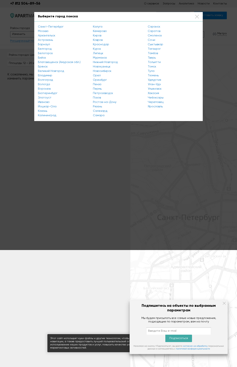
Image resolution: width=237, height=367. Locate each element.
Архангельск (46, 35)
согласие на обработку (195, 346)
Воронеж (44, 88)
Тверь (152, 57)
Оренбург (100, 80)
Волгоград (45, 80)
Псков (97, 97)
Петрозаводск (103, 93)
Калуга (97, 26)
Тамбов (153, 53)
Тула (151, 71)
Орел (97, 75)
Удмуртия (154, 80)
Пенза (97, 84)
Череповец (155, 102)
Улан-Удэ (154, 84)
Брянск (43, 66)
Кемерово (100, 31)
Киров (97, 35)
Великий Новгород (51, 71)
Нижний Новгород (105, 62)
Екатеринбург (47, 93)
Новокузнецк (102, 66)
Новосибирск (102, 71)
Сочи (151, 40)
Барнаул (44, 44)
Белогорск (45, 53)
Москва (43, 31)
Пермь (97, 88)
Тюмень (153, 75)
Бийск (42, 57)
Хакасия (153, 93)
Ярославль (155, 106)
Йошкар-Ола (47, 106)
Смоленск (155, 35)
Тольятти (154, 62)
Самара (98, 115)
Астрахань (45, 40)
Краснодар (101, 44)
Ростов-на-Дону (104, 102)
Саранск (154, 26)
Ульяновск (155, 88)
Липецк (98, 53)
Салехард (100, 111)
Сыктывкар (155, 44)
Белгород (45, 48)
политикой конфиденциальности (193, 349)
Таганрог (154, 48)
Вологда (44, 84)
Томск (152, 66)
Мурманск (100, 57)
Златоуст (44, 97)
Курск (97, 48)
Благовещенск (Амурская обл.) (59, 62)
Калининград (47, 115)
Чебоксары (155, 97)
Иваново (44, 102)
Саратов (154, 31)
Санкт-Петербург (51, 26)
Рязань (97, 106)
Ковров (98, 40)
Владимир (45, 75)
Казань (42, 111)
